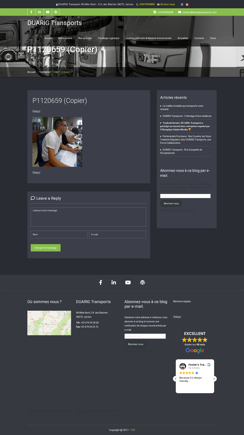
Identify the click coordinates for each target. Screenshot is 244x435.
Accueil (48, 38)
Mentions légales (182, 301)
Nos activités (85, 38)
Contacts (199, 38)
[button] (213, 378)
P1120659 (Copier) (59, 101)
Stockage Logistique (108, 38)
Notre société (65, 38)
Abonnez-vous (171, 203)
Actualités (183, 38)
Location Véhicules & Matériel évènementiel (148, 38)
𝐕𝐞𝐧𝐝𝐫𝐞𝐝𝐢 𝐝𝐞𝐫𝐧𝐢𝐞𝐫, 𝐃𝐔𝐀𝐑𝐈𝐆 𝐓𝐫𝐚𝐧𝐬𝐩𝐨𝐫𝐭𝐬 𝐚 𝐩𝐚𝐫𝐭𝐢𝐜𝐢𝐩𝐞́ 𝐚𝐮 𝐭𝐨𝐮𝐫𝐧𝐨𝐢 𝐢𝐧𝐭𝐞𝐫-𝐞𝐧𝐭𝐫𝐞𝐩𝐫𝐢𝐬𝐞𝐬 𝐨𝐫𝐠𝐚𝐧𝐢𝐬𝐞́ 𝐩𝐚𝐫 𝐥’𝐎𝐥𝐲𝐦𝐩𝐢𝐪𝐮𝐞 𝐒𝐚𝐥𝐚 (185, 126)
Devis (213, 38)
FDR (133, 430)
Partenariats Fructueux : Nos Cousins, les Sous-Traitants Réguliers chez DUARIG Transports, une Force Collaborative (186, 139)
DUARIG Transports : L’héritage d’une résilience (187, 116)
